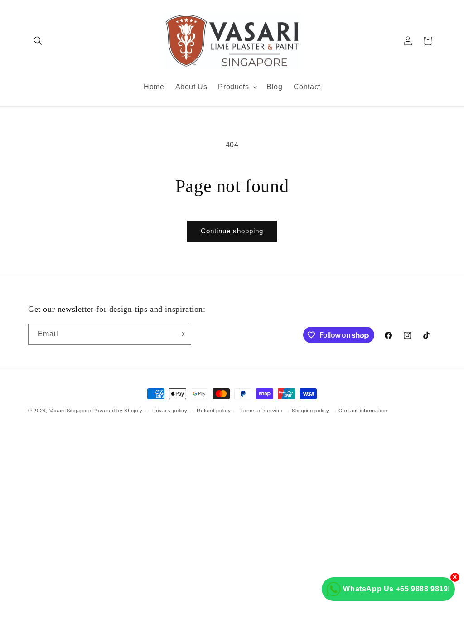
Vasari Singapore (70, 410)
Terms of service (261, 410)
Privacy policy (170, 410)
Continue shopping (232, 231)
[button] (38, 41)
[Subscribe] (181, 334)
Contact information (362, 410)
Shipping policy (310, 410)
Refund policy (214, 410)
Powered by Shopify (118, 410)
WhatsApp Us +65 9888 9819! (396, 589)
